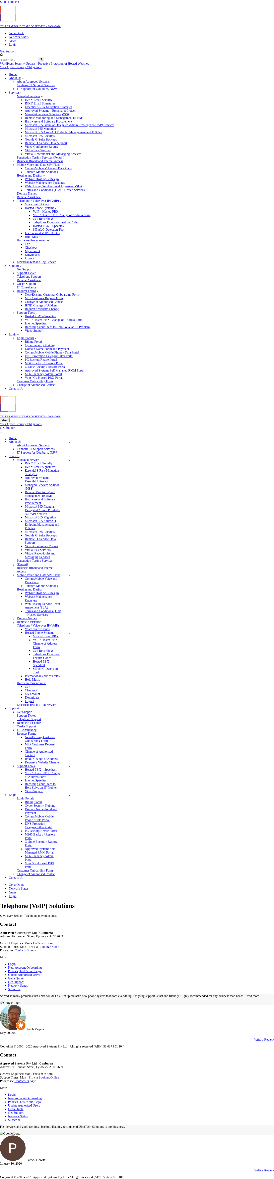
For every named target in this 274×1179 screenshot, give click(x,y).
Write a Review (264, 1039)
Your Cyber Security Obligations (21, 67)
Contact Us (16, 388)
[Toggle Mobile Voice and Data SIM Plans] (69, 575)
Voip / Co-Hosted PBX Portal (44, 377)
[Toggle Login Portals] (69, 798)
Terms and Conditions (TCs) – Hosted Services (55, 190)
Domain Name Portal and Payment (47, 348)
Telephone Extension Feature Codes (56, 222)
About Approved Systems (33, 81)
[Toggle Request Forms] (69, 733)
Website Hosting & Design (42, 179)
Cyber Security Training (40, 345)
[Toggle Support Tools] (69, 766)
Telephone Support (29, 276)
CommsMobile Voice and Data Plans (48, 168)
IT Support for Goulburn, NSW (37, 88)
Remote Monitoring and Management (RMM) (54, 118)
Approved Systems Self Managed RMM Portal (54, 370)
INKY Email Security (38, 99)
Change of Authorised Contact (44, 301)
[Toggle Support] (69, 708)
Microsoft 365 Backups (40, 136)
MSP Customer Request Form (44, 298)
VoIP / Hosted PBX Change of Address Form (61, 215)
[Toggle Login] (69, 795)
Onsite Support (26, 283)
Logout (29, 258)
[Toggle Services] (69, 456)
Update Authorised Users (24, 974)
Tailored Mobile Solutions (41, 172)
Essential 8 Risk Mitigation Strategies (48, 107)
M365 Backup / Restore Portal (44, 363)
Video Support (34, 330)
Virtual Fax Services (38, 150)
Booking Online (49, 946)
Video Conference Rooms (41, 146)
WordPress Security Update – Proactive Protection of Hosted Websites (44, 63)
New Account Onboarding (25, 967)
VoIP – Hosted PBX (46, 211)
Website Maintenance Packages (45, 182)
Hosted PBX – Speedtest (48, 226)
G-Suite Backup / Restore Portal (45, 367)
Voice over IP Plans (37, 204)
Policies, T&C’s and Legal (25, 971)
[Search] (1, 55)
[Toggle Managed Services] (69, 460)
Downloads (32, 254)
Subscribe (14, 989)
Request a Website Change (42, 309)
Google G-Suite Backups (41, 139)
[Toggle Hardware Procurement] (69, 683)
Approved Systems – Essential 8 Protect (50, 110)
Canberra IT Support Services (36, 85)
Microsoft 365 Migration (40, 128)
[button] (23, 78)
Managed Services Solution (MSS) (47, 114)
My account (32, 251)
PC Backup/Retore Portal (41, 359)
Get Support (7, 51)
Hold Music (32, 236)
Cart (27, 244)
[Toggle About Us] (69, 442)
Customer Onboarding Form (35, 381)
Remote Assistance (29, 280)
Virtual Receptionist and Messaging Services (53, 154)
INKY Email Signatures (40, 103)
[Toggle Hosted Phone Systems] (69, 633)
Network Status (18, 37)
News (12, 40)
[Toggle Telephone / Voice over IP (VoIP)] (69, 625)
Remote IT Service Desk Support (46, 143)
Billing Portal (33, 341)
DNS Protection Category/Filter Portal (49, 356)
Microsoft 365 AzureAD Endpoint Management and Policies (63, 132)
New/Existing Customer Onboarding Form (52, 294)
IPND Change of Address (41, 305)
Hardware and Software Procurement (48, 121)
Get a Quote (16, 33)
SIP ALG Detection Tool (48, 229)
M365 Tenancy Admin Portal (43, 374)
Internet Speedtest (36, 323)
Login (12, 44)
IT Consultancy (27, 287)
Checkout (31, 247)
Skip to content (9, 1)
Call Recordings (43, 218)
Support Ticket (26, 273)
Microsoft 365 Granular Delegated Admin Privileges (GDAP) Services (69, 125)
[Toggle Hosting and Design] (69, 589)
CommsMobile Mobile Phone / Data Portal (52, 352)
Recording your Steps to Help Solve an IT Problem (57, 327)
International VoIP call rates (42, 233)
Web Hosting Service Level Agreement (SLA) (54, 186)
